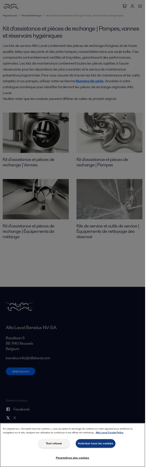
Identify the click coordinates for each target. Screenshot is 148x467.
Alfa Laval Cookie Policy (110, 432)
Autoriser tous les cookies (95, 443)
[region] (72, 445)
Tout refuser (54, 443)
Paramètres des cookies (72, 458)
